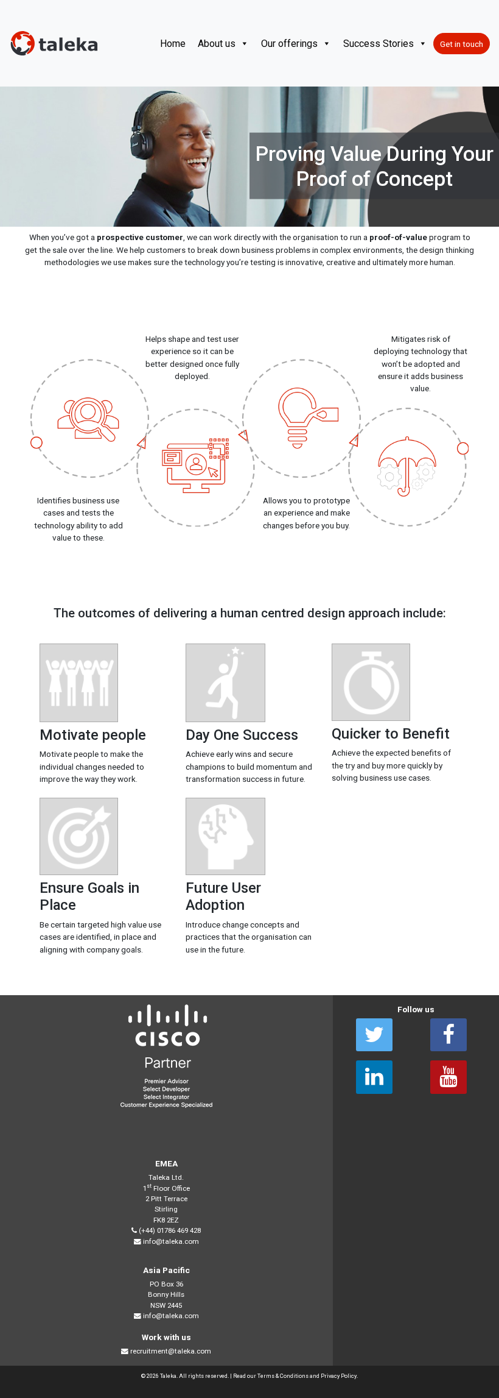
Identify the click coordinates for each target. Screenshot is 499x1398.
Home (173, 43)
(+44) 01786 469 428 (170, 1230)
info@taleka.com (171, 1241)
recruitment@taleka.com (170, 1351)
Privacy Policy (339, 1375)
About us (217, 43)
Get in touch (461, 44)
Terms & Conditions (283, 1375)
